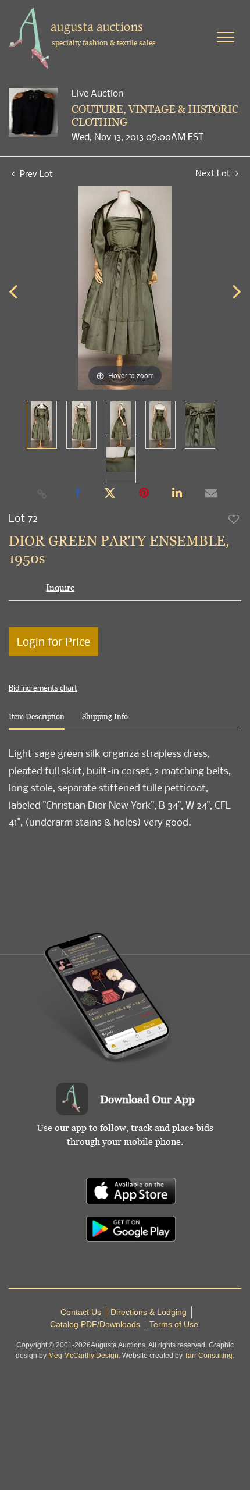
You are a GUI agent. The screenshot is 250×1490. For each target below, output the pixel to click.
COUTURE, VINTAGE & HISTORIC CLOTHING (155, 115)
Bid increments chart (43, 687)
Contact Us (80, 1312)
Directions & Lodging (148, 1312)
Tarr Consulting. (209, 1356)
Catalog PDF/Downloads (95, 1324)
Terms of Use (173, 1324)
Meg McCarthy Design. (84, 1356)
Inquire (60, 587)
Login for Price (53, 641)
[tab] (37, 721)
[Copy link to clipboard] (42, 493)
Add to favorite (234, 519)
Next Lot (214, 173)
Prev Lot (35, 173)
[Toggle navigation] (225, 37)
